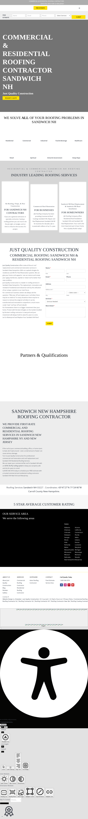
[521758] (44, 370)
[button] (0, 628)
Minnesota (67, 552)
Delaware (67, 535)
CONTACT (49, 577)
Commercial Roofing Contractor (21, 582)
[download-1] (61, 378)
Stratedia (18, 599)
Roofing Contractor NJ (26, 601)
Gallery (5, 593)
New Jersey (78, 560)
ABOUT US (6, 577)
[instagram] (65, 584)
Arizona (77, 527)
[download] (61, 365)
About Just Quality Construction (7, 582)
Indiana (77, 540)
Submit (78, 17)
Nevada (77, 557)
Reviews (5, 590)
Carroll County (35, 491)
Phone (68, 277)
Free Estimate (50, 580)
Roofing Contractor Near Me (60, 601)
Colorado (67, 532)
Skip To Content (5, 800)
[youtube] (72, 584)
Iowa (65, 542)
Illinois (66, 540)
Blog (4, 588)
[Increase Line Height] (2, 746)
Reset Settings (4, 803)
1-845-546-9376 (65, 580)
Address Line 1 (49, 289)
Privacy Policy (68, 599)
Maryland (78, 547)
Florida (77, 535)
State (67, 295)
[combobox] (44, 617)
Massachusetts (69, 550)
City (47, 295)
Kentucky (67, 545)
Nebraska (67, 557)
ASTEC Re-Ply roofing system (14, 466)
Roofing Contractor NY (42, 601)
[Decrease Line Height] (2, 752)
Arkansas (67, 530)
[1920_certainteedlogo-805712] (27, 370)
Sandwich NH (30, 487)
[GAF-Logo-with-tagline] (9, 370)
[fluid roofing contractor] (78, 365)
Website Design (8, 599)
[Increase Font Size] (2, 727)
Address (48, 284)
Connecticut (79, 532)
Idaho (77, 537)
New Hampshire (51, 491)
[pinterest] (69, 584)
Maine (66, 547)
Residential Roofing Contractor (20, 590)
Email (48, 277)
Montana (78, 555)
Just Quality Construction (11, 265)
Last (67, 273)
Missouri (67, 555)
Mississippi (78, 552)
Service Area (50, 583)
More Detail (50, 306)
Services (49, 299)
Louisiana (78, 545)
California (78, 530)
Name (48, 268)
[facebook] (61, 584)
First (47, 273)
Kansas (77, 542)
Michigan (78, 550)
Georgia (66, 537)
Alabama (67, 527)
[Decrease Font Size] (2, 732)
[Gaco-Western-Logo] (27, 379)
